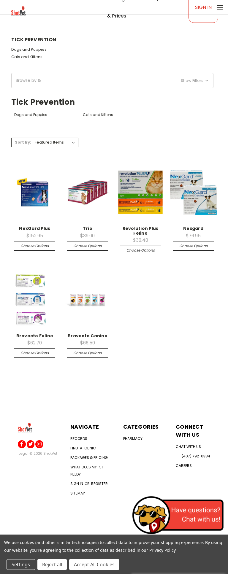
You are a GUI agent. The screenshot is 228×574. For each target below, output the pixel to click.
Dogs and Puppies (29, 49)
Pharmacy (132, 438)
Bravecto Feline (34, 336)
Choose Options (34, 245)
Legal (23, 453)
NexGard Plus (34, 228)
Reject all (52, 564)
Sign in (77, 483)
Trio (87, 228)
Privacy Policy (162, 550)
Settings (21, 564)
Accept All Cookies (94, 564)
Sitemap (77, 493)
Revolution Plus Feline (141, 230)
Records (78, 438)
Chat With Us (188, 446)
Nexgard (193, 228)
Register (99, 483)
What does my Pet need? (86, 471)
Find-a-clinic (83, 448)
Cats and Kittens (26, 57)
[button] (112, 80)
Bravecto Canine (87, 336)
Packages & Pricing (89, 457)
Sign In (203, 7)
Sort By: (23, 142)
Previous (13, 565)
